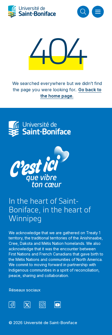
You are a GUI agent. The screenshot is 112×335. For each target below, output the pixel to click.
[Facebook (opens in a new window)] (12, 305)
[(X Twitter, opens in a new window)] (27, 305)
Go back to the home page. (70, 93)
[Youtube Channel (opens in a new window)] (57, 305)
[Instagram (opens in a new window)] (42, 305)
